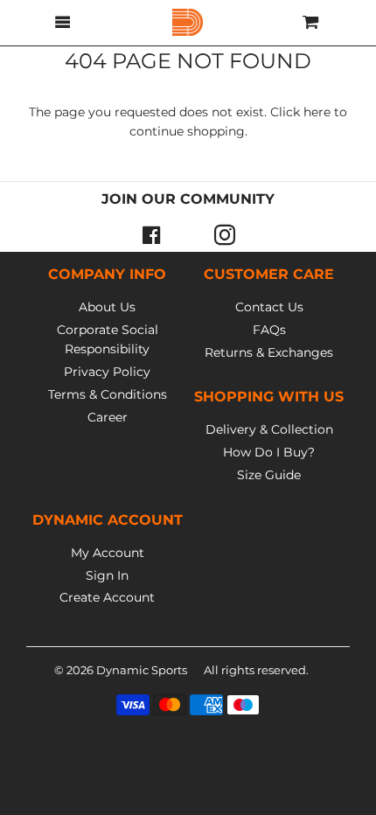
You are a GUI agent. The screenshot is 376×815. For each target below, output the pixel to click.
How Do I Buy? (269, 452)
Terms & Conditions (107, 394)
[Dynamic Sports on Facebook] (151, 234)
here (317, 112)
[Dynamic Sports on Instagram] (225, 234)
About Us (107, 307)
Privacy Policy (107, 372)
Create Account (107, 597)
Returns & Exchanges (269, 352)
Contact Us (269, 307)
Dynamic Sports (141, 670)
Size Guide (269, 475)
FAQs (269, 330)
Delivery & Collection (269, 429)
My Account (107, 553)
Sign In (107, 575)
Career (107, 417)
